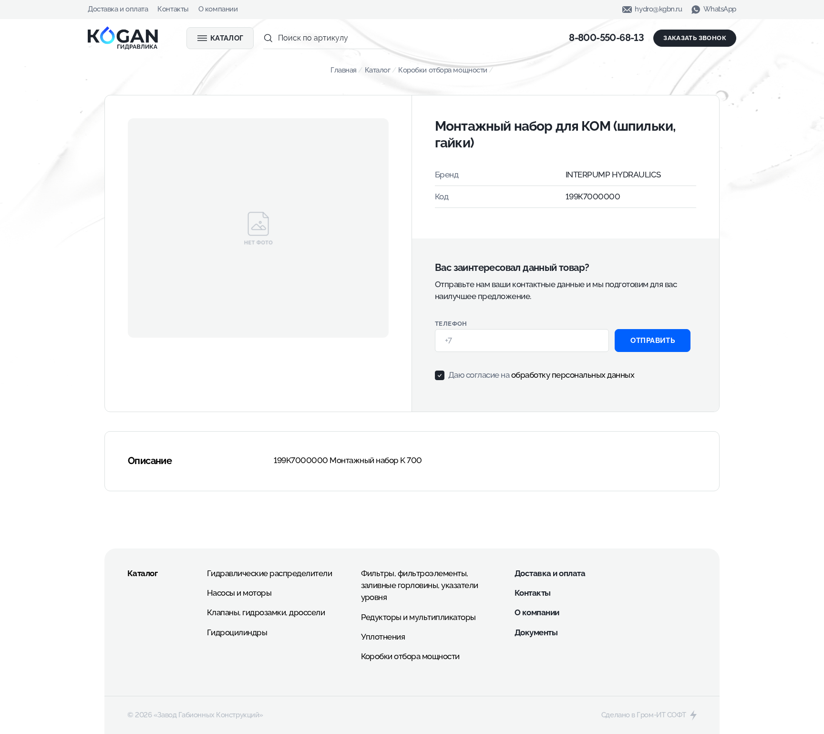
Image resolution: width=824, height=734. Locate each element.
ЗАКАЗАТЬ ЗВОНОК (694, 37)
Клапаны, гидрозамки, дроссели (266, 612)
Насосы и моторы (239, 593)
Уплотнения (383, 636)
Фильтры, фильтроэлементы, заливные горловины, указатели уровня (419, 585)
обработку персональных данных (572, 375)
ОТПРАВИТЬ (652, 340)
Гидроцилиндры (237, 632)
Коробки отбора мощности (442, 70)
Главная (343, 70)
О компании (218, 9)
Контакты (172, 9)
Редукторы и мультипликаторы (418, 617)
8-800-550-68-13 (606, 37)
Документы (536, 632)
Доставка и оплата (118, 9)
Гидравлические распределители (269, 573)
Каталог (378, 70)
